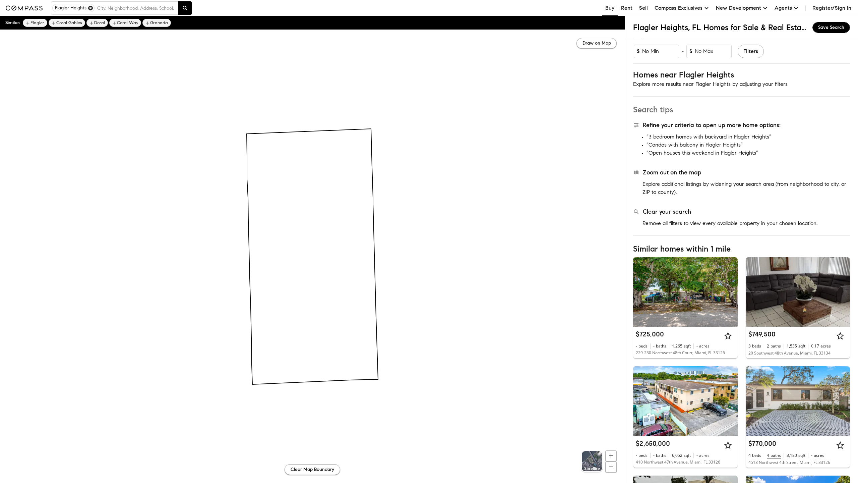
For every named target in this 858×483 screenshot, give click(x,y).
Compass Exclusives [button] (678, 8)
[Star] (728, 335)
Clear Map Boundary (312, 469)
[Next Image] (729, 291)
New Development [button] (738, 8)
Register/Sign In (831, 8)
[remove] (90, 8)
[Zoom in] (611, 455)
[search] (185, 8)
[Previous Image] (641, 291)
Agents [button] (783, 8)
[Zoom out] (611, 467)
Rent (626, 8)
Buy (609, 8)
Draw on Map (597, 43)
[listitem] (35, 23)
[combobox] (136, 8)
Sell (643, 8)
